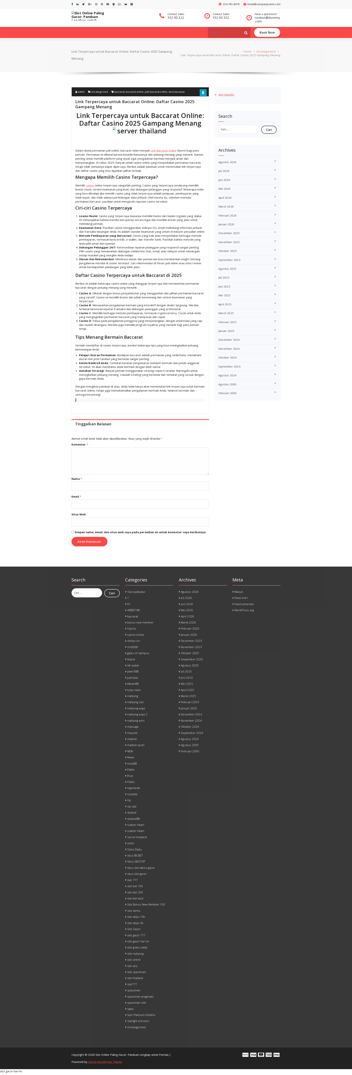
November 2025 (229, 242)
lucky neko (134, 690)
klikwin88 (133, 683)
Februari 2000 (227, 393)
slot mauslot (226, 94)
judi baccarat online (156, 91)
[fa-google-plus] (89, 4)
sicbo (130, 843)
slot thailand (135, 978)
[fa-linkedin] (77, 4)
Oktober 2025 (227, 251)
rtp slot (132, 806)
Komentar (80, 444)
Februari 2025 (227, 322)
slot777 (132, 984)
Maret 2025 (226, 313)
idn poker (133, 665)
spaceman (134, 990)
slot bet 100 (135, 886)
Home (247, 51)
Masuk (238, 592)
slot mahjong (135, 953)
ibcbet (131, 659)
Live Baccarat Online (164, 150)
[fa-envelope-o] (119, 4)
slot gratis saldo (137, 947)
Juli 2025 (223, 277)
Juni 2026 (224, 180)
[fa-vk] (125, 4)
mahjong (132, 696)
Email (76, 496)
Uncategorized (266, 51)
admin (81, 91)
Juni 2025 (224, 286)
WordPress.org (244, 610)
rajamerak (133, 788)
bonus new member (140, 622)
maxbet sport (135, 745)
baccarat (120, 91)
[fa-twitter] (83, 4)
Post (130, 776)
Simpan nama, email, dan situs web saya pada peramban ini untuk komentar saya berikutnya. (140, 532)
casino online (135, 634)
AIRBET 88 (133, 610)
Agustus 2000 (227, 384)
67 (129, 604)
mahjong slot (135, 702)
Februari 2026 (227, 215)
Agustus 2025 (227, 268)
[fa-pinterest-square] (132, 4)
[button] (246, 32)
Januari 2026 (226, 224)
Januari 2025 (226, 331)
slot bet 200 (135, 892)
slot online (134, 959)
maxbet (132, 739)
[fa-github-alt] (108, 4)
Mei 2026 (224, 188)
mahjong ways (136, 708)
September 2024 (229, 366)
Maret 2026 (226, 206)
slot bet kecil (135, 898)
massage (133, 726)
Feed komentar (244, 604)
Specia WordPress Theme (105, 1062)
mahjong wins (136, 720)
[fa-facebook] (72, 4)
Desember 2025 (229, 233)
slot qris (132, 966)
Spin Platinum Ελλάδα (141, 1015)
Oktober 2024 (227, 357)
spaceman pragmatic (140, 996)
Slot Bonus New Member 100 (146, 904)
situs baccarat (176, 91)
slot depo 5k (135, 923)
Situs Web (79, 514)
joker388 (133, 671)
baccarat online (135, 91)
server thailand (137, 837)
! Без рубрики (136, 592)
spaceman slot (136, 1002)
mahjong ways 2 (137, 714)
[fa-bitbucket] (114, 4)
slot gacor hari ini (138, 941)
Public (131, 782)
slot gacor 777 (136, 935)
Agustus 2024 (227, 375)
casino (90, 185)
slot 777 (132, 880)
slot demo (133, 910)
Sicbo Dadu (134, 849)
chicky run (133, 641)
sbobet (131, 812)
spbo (130, 1009)
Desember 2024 (229, 339)
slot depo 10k (136, 916)
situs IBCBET (135, 855)
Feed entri (241, 598)
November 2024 (229, 348)
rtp (129, 800)
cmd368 (132, 647)
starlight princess (138, 1021)
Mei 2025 (224, 295)
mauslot (132, 733)
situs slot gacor (137, 874)
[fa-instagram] (96, 4)
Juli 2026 (223, 171)
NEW (130, 751)
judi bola (132, 677)
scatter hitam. (136, 831)
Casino (131, 628)
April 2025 (225, 304)
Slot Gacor (134, 929)
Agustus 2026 (227, 162)
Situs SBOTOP (136, 861)
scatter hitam (135, 825)
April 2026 (225, 197)
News (130, 757)
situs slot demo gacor (141, 868)
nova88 (132, 763)
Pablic (131, 769)
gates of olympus (138, 653)
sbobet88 (133, 819)
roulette (132, 794)
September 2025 (229, 260)
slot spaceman (136, 972)
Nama (77, 479)
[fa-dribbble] (102, 4)
